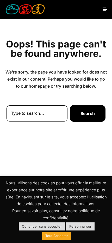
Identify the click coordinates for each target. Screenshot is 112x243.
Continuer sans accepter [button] (42, 226)
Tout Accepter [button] (56, 236)
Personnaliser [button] (80, 226)
